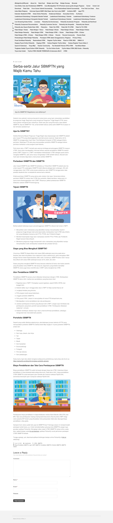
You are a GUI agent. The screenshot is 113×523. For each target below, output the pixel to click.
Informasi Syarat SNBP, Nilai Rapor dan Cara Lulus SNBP (47, 11)
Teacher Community (44, 46)
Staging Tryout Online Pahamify (24, 43)
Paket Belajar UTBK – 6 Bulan (24, 35)
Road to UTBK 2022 (69, 40)
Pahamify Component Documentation (26, 24)
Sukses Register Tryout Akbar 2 (78, 43)
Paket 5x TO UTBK (81, 27)
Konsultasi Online (68, 14)
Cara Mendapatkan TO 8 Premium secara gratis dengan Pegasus (64, 6)
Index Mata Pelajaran (21, 11)
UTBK (65, 51)
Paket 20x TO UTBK (67, 27)
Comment (16, 459)
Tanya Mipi (32, 46)
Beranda (74, 3)
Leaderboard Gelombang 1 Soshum (84, 16)
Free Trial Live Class (87, 8)
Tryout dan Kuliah (20, 51)
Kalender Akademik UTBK (23, 14)
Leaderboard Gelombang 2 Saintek (60, 19)
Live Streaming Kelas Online (23, 22)
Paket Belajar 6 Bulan (67, 30)
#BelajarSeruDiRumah (21, 3)
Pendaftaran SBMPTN (46, 445)
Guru (97, 8)
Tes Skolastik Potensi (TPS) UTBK (62, 46)
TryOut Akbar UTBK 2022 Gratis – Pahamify (75, 48)
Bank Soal (41, 3)
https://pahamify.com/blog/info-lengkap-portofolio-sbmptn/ (31, 361)
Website (15, 493)
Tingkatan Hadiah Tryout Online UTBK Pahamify (29, 48)
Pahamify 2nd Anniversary (50, 22)
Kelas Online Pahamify (40, 14)
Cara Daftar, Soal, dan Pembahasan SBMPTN (28, 6)
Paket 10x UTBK (54, 27)
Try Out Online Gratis (53, 48)
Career (88, 6)
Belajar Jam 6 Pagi (52, 3)
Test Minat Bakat (80, 46)
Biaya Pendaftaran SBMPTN (22, 445)
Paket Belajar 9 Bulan (82, 30)
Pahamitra (44, 27)
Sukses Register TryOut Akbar (56, 43)
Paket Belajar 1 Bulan (21, 30)
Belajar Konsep (65, 3)
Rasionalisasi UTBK (39, 40)
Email (15, 487)
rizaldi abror (28, 443)
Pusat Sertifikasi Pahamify (23, 40)
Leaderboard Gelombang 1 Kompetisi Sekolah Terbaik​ (31, 16)
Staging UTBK (40, 43)
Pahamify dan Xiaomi (82, 24)
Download (18, 8)
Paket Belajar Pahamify (22, 32)
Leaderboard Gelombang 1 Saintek (60, 16)
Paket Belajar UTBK (37, 32)
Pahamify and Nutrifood (89, 22)
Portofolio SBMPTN (56, 445)
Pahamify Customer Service (48, 24)
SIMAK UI (81, 40)
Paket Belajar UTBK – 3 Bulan (75, 32)
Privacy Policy (77, 38)
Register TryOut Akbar (54, 40)
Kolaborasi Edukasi (55, 14)
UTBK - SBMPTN (38, 443)
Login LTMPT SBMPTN (34, 445)
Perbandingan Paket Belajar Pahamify (26, 38)
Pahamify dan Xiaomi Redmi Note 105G (27, 27)
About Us (33, 3)
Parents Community (68, 35)
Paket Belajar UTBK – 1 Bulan (54, 32)
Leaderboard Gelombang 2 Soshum (84, 19)
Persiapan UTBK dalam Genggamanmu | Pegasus (55, 38)
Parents (58, 35)
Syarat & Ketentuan (21, 46)
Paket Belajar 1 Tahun (36, 30)
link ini (64, 437)
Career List (96, 6)
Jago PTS (81, 11)
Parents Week (81, 35)
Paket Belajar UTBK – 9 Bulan (44, 35)
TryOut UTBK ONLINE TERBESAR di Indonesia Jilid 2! (44, 51)
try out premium (34, 431)
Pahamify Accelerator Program (70, 22)
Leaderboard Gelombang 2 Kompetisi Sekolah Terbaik (31, 19)
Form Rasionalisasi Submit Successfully (66, 8)
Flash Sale (26, 8)
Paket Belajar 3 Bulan (52, 30)
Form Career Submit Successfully (42, 8)
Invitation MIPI (71, 11)
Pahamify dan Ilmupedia (66, 24)
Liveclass (37, 22)
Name (15, 480)
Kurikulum (79, 14)
